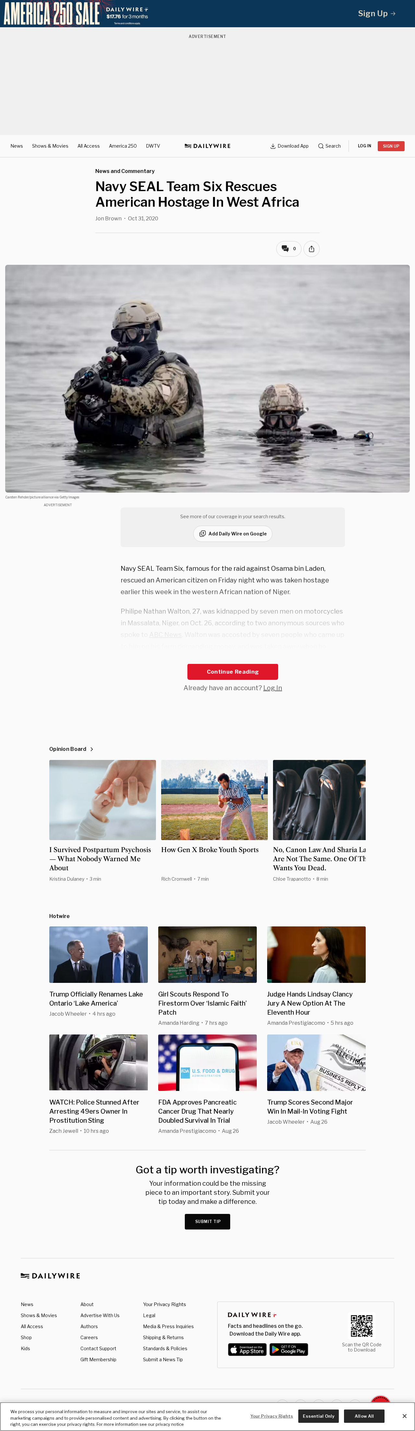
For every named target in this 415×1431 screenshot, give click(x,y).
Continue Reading (233, 671)
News (16, 146)
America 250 (123, 146)
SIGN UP (391, 146)
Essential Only (318, 1415)
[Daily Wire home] (207, 146)
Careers (89, 1337)
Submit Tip (208, 1221)
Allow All (364, 1415)
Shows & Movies (50, 146)
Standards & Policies (165, 1348)
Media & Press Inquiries (168, 1326)
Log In (272, 688)
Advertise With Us (100, 1315)
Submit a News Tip (163, 1359)
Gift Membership (98, 1359)
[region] (207, 1416)
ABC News (165, 635)
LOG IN (364, 145)
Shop (26, 1337)
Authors (89, 1326)
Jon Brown (108, 218)
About (87, 1304)
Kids (25, 1348)
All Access (88, 146)
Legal (149, 1315)
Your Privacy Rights (164, 1304)
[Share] (311, 249)
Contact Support (98, 1348)
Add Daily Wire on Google (237, 533)
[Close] (404, 1416)
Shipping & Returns (163, 1337)
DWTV (153, 146)
